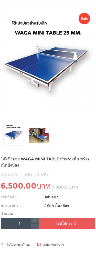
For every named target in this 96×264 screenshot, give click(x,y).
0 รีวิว (29, 175)
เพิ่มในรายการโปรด (18, 244)
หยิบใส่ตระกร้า (67, 223)
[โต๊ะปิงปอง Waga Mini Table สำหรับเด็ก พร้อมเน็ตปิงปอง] (48, 62)
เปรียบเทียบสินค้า (53, 244)
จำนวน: (7, 213)
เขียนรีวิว (42, 175)
